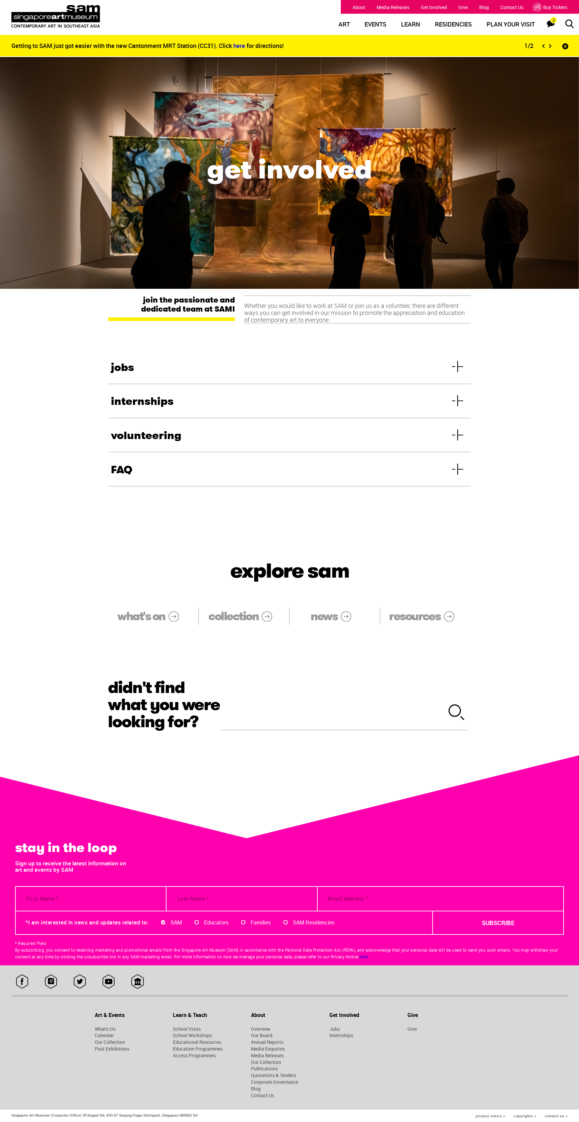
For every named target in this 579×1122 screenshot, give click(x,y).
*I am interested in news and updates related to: (86, 922)
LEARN (410, 24)
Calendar (104, 1035)
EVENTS (375, 24)
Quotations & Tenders (273, 1075)
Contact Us (511, 7)
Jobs (334, 1029)
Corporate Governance (274, 1082)
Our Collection (110, 1042)
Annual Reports (267, 1042)
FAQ (121, 469)
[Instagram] (51, 982)
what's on (141, 616)
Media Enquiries (268, 1049)
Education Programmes (197, 1049)
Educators (216, 922)
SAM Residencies (313, 922)
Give (463, 7)
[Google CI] (137, 982)
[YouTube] (109, 982)
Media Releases (393, 7)
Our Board (261, 1035)
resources (414, 616)
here (240, 46)
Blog (484, 7)
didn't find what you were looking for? (164, 704)
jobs (122, 367)
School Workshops (192, 1035)
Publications (264, 1069)
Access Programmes (194, 1056)
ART (344, 24)
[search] (456, 712)
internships (142, 401)
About (358, 7)
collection (233, 616)
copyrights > (525, 1115)
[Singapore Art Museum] (82, 16)
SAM (176, 922)
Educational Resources (197, 1042)
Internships (341, 1035)
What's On (105, 1029)
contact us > (556, 1115)
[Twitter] (80, 982)
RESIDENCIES (453, 24)
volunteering (146, 435)
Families (261, 922)
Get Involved (434, 7)
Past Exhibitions (112, 1049)
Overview (260, 1029)
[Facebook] (22, 982)
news (324, 616)
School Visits (187, 1029)
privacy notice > (490, 1115)
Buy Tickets (555, 7)
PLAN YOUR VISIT (511, 24)
